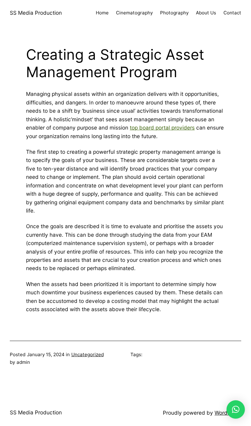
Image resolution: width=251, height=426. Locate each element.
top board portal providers (162, 127)
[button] (236, 409)
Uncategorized (87, 354)
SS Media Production (36, 12)
